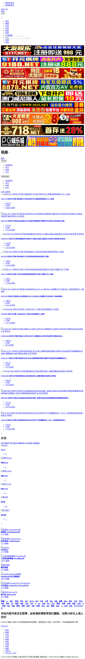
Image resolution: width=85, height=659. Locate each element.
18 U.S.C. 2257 (10, 653)
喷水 (48, 603)
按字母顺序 (5, 443)
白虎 (65, 606)
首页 (7, 21)
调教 (60, 601)
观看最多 (21, 443)
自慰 (63, 603)
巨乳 (28, 606)
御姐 (8, 606)
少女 (75, 601)
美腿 (21, 603)
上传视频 (8, 35)
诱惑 (17, 603)
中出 (81, 601)
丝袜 (43, 603)
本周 (7, 170)
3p (62, 606)
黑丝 (18, 606)
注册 (7, 40)
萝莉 (58, 603)
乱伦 (43, 606)
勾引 (39, 603)
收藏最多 (36, 443)
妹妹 (57, 606)
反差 (70, 606)
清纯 (7, 603)
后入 (53, 603)
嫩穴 (37, 601)
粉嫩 (13, 606)
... (1, 433)
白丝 (31, 603)
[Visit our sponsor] (42, 55)
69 (83, 603)
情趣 (73, 603)
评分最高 (13, 443)
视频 (7, 23)
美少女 (32, 601)
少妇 (26, 603)
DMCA (8, 651)
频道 (7, 31)
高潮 (2, 601)
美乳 (26, 601)
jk (35, 603)
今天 (7, 172)
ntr (7, 601)
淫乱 (51, 601)
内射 (38, 606)
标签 (7, 33)
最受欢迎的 (5, 176)
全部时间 (8, 165)
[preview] (2, 194)
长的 (2, 192)
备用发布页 (9, 5)
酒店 (33, 606)
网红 (11, 601)
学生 (21, 601)
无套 (2, 603)
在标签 (7, 192)
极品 (52, 606)
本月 (7, 167)
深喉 (55, 601)
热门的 (4, 161)
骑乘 (23, 606)
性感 (4, 606)
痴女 (65, 601)
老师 (47, 606)
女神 (69, 603)
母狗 (70, 601)
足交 (12, 603)
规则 (7, 649)
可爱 (41, 601)
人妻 (46, 601)
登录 (2, 11)
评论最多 (28, 443)
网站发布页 (9, 3)
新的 (2, 158)
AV (4, 9)
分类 (7, 28)
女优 (7, 26)
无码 (16, 601)
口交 (79, 603)
